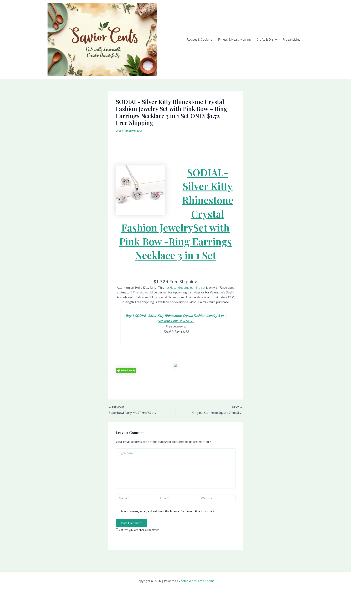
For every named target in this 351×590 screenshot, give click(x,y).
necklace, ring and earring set (185, 288)
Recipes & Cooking (199, 39)
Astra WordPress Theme (197, 581)
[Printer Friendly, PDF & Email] (126, 370)
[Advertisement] (175, 143)
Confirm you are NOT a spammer (138, 529)
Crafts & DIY (265, 39)
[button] (275, 39)
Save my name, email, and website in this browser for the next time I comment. (168, 511)
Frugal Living (292, 39)
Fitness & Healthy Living (234, 39)
